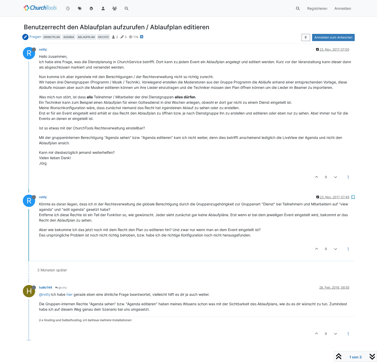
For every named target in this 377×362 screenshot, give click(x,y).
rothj (42, 49)
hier (69, 294)
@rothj (62, 287)
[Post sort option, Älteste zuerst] (306, 37)
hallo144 (45, 287)
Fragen (35, 36)
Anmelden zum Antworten (333, 37)
